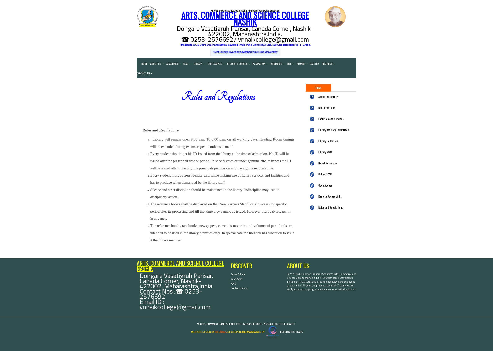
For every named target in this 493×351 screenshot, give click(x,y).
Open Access (325, 185)
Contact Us (144, 73)
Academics (172, 63)
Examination (259, 63)
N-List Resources (327, 163)
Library (198, 63)
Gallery (314, 63)
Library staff (325, 152)
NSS (289, 63)
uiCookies (221, 332)
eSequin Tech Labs (291, 332)
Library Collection (328, 141)
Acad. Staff (236, 279)
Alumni (301, 63)
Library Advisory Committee (333, 130)
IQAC (186, 63)
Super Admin (238, 274)
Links (318, 88)
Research (327, 63)
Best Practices (326, 107)
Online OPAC (325, 174)
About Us (156, 63)
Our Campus (215, 63)
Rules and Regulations (330, 207)
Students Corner (237, 63)
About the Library (328, 96)
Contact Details (239, 288)
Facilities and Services (331, 119)
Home (142, 63)
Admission (277, 63)
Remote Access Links (330, 196)
